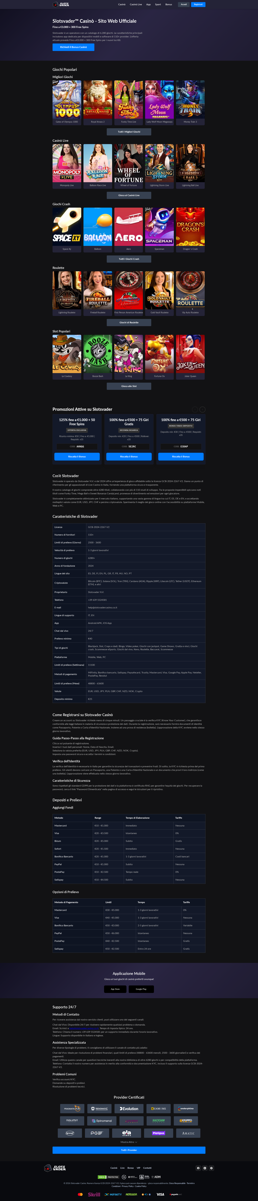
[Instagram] (205, 1168)
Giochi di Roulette (129, 322)
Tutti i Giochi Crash (129, 259)
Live (122, 1168)
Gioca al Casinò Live (129, 195)
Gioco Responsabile (177, 1183)
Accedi (184, 4)
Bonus (168, 4)
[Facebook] (198, 1168)
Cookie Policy (140, 1186)
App (148, 4)
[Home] (55, 1168)
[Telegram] (211, 1168)
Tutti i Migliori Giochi (129, 132)
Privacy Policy (128, 1186)
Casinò (121, 4)
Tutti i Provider (129, 1150)
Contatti (147, 1168)
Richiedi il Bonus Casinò (73, 47)
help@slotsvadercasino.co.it (84, 1028)
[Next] (202, 410)
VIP (138, 1168)
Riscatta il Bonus (77, 456)
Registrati (198, 4)
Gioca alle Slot (129, 386)
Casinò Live (136, 4)
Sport (158, 4)
